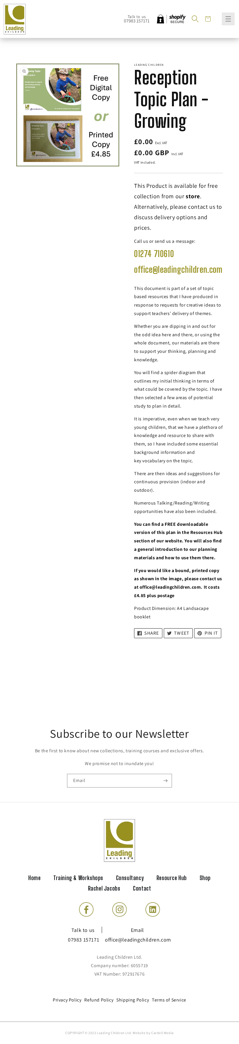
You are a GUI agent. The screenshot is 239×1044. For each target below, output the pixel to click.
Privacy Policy (67, 1000)
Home (34, 877)
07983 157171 (137, 21)
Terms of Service (169, 1000)
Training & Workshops (78, 877)
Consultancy (130, 877)
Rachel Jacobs (104, 888)
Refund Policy (98, 1000)
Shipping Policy (132, 1000)
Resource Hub (172, 877)
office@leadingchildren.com (178, 269)
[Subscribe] (165, 781)
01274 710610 (154, 253)
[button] (195, 19)
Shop (205, 877)
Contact (142, 888)
